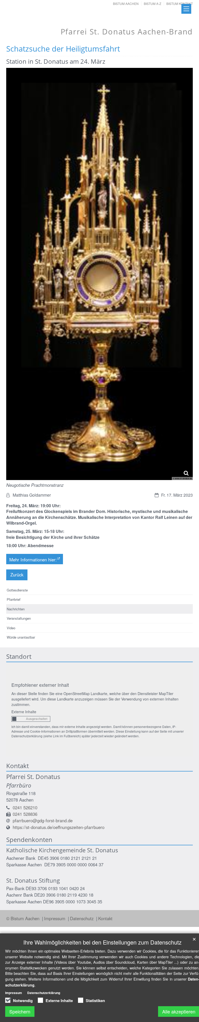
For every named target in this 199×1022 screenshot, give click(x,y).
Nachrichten (16, 608)
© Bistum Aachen (23, 918)
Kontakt (105, 918)
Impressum (55, 918)
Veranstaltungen (19, 618)
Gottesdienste (17, 590)
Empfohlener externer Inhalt (40, 685)
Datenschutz (82, 918)
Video (11, 627)
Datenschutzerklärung (43, 992)
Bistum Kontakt (179, 3)
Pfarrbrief (13, 599)
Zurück (16, 574)
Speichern (19, 1011)
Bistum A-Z (152, 3)
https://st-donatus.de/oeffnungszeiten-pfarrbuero (58, 827)
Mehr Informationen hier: (33, 559)
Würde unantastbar (21, 637)
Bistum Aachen (126, 3)
